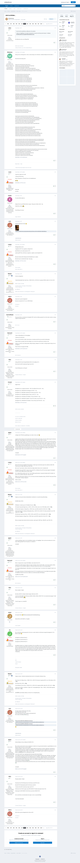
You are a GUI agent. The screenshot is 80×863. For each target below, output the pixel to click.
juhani (9, 612)
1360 (19, 23)
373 (10, 573)
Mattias (10, 273)
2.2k (10, 61)
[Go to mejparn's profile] (60, 23)
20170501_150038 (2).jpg (29, 34)
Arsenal (10, 382)
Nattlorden (12, 18)
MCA (10, 359)
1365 (33, 23)
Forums (6, 8)
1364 (30, 23)
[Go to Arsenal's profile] (9, 386)
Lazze (9, 172)
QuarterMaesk (9, 314)
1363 (27, 23)
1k (10, 205)
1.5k (10, 230)
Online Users (19, 8)
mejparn (63, 21)
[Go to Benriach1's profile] (9, 336)
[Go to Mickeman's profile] (9, 56)
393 (10, 819)
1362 (24, 23)
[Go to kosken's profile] (9, 199)
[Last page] (44, 24)
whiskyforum (8, 2)
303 (10, 442)
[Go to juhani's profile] (9, 616)
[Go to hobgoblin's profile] (69, 23)
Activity (11, 5)
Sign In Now (43, 842)
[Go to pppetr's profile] (9, 436)
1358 (13, 23)
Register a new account (19, 842)
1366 (35, 23)
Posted (18, 52)
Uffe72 (9, 296)
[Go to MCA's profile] (9, 363)
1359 (16, 23)
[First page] (6, 24)
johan (9, 28)
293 (10, 324)
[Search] (74, 6)
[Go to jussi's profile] (9, 225)
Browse (6, 5)
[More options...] (55, 28)
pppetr (9, 432)
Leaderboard (25, 8)
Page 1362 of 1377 (49, 23)
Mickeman (9, 52)
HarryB (72, 25)
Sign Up (73, 2)
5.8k (10, 285)
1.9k (10, 391)
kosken (10, 195)
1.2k (10, 37)
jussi (10, 221)
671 (10, 369)
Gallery (10, 8)
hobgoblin (72, 22)
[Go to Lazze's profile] (9, 175)
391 (10, 257)
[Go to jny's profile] (9, 633)
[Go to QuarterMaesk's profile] (9, 318)
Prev (8, 23)
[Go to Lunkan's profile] (9, 248)
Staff (14, 8)
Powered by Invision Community (40, 861)
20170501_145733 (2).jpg (20, 34)
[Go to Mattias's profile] (9, 277)
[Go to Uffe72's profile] (9, 300)
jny (10, 630)
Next (41, 23)
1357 (11, 23)
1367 (38, 23)
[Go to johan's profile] (9, 31)
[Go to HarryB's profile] (69, 26)
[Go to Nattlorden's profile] (6, 19)
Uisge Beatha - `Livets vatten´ (20, 19)
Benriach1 (9, 333)
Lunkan (10, 244)
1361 (22, 23)
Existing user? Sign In (65, 2)
